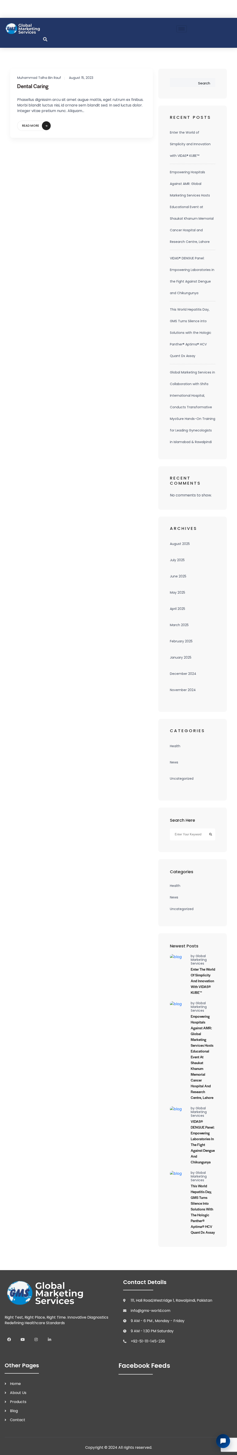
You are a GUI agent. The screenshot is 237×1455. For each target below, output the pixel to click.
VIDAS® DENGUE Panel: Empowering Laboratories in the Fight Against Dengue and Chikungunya (192, 275)
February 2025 (181, 641)
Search (204, 83)
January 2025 (180, 657)
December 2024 (183, 673)
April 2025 (177, 608)
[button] (45, 39)
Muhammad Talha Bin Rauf (39, 77)
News (174, 762)
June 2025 (178, 576)
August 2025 (180, 543)
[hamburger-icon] (181, 29)
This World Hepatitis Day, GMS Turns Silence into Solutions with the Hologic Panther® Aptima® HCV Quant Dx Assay (190, 332)
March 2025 (179, 625)
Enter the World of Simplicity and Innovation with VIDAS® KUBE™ (190, 144)
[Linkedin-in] (49, 1339)
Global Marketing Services (199, 960)
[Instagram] (36, 1339)
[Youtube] (22, 1339)
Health (175, 746)
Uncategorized (181, 778)
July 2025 (177, 560)
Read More (30, 125)
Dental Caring (32, 86)
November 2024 (183, 690)
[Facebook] (9, 1339)
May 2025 (177, 592)
